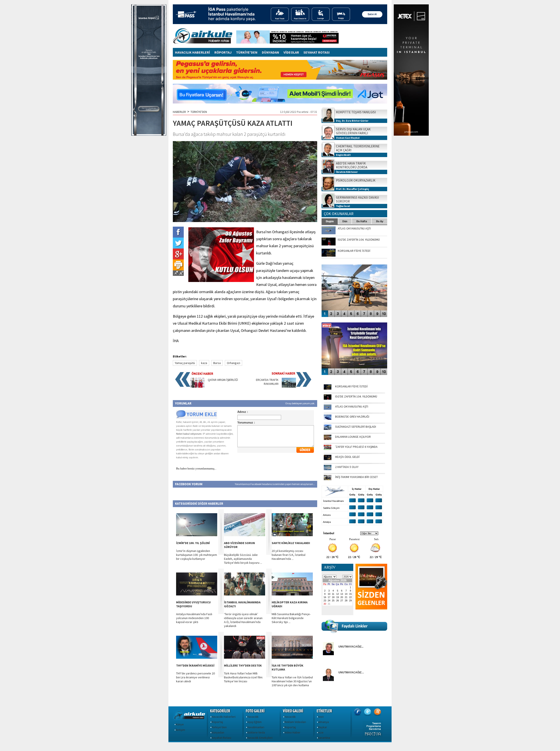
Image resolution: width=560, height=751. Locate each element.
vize (321, 732)
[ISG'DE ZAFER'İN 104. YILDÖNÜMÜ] (327, 399)
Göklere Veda (256, 732)
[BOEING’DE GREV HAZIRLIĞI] (327, 419)
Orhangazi (233, 363)
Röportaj (217, 722)
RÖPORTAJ (223, 52)
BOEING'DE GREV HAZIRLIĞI (352, 416)
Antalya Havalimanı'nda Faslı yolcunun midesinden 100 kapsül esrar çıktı (194, 618)
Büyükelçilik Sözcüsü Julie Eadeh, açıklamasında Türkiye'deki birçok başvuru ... (243, 559)
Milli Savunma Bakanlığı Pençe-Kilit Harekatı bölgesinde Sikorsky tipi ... (291, 618)
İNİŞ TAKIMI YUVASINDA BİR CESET (356, 477)
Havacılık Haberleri (224, 717)
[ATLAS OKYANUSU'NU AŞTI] (327, 409)
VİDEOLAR (291, 52)
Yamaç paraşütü (185, 363)
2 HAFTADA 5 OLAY (347, 467)
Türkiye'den (219, 727)
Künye (180, 724)
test (321, 717)
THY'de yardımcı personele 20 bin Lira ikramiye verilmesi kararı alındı (195, 677)
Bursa (217, 363)
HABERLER (179, 112)
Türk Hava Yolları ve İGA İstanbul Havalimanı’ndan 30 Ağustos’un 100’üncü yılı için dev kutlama (292, 681)
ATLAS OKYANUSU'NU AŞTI (351, 406)
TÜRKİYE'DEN (246, 52)
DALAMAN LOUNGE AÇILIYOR (353, 437)
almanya (323, 722)
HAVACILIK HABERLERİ (192, 52)
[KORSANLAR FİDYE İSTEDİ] (327, 388)
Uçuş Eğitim (254, 722)
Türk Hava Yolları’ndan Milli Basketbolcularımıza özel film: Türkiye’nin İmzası (243, 677)
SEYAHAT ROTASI (316, 52)
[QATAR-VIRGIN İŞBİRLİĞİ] (197, 387)
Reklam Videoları (295, 722)
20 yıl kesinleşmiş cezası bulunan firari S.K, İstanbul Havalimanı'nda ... (288, 555)
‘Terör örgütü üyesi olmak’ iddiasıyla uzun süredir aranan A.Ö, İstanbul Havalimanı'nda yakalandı (243, 620)
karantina (324, 738)
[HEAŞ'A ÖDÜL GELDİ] (327, 459)
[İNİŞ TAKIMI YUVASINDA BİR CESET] (327, 479)
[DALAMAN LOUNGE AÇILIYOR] (327, 439)
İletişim (180, 730)
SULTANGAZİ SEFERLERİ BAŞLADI (355, 427)
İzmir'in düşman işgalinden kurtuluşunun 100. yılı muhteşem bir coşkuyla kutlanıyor (196, 555)
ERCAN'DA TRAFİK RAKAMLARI (267, 382)
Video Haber (292, 732)
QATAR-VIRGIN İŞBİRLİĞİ (223, 380)
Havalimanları (255, 727)
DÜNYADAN (270, 52)
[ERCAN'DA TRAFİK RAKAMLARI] (289, 387)
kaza (204, 363)
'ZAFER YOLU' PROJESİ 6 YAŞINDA (356, 447)
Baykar (322, 727)
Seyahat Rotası (221, 738)
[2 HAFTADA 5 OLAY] (327, 469)
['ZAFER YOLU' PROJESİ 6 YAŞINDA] (327, 449)
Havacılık (253, 717)
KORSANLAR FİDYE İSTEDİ (351, 386)
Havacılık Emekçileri (260, 738)
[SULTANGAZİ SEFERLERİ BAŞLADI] (327, 429)
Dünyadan (218, 732)
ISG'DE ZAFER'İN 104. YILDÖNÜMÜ (356, 396)
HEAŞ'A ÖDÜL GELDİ (347, 457)
